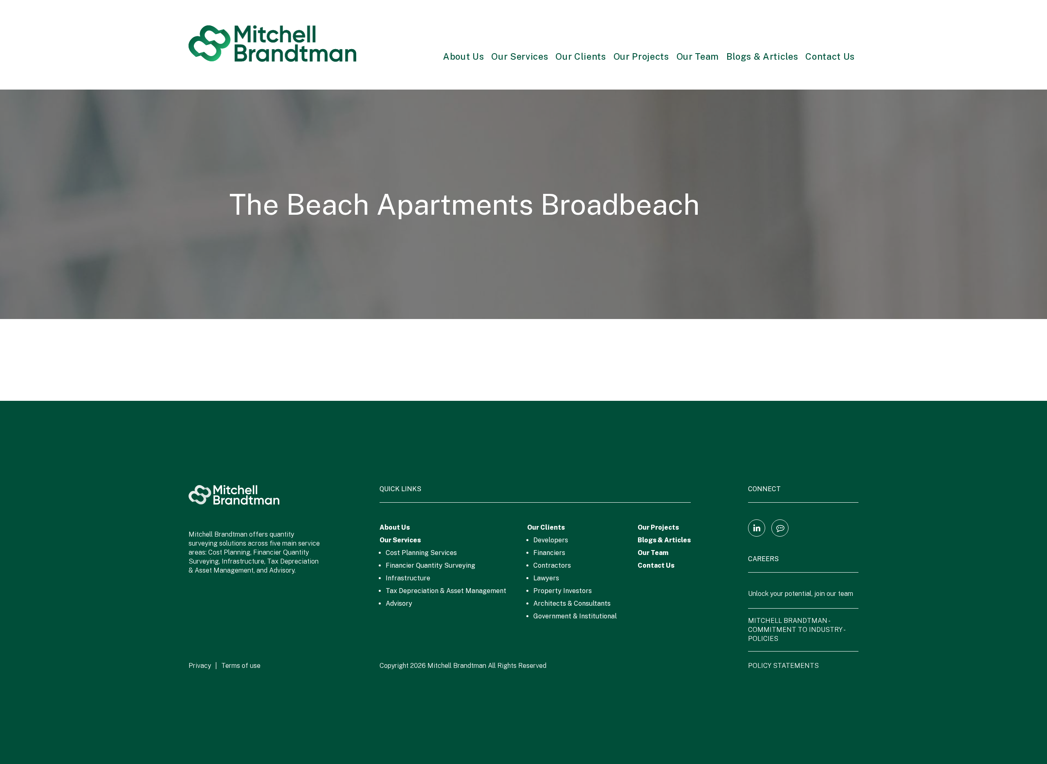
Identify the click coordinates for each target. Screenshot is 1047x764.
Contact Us (830, 56)
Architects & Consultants (572, 603)
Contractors (552, 565)
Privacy (200, 666)
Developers (550, 540)
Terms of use (241, 666)
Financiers (549, 553)
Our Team (697, 56)
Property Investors (562, 591)
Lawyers (546, 578)
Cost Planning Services (421, 553)
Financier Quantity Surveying (430, 565)
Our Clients (580, 56)
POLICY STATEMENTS (783, 666)
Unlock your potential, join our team (800, 594)
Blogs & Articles (762, 56)
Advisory (399, 603)
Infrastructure (408, 578)
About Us (463, 56)
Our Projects (641, 56)
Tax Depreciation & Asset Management (446, 591)
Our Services (519, 56)
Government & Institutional (575, 616)
